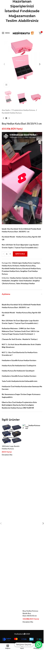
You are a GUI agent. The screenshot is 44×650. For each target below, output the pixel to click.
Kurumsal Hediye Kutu (31, 268)
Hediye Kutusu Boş (27, 266)
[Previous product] (3, 118)
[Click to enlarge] (6, 85)
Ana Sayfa (6, 110)
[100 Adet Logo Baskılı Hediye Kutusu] (11, 434)
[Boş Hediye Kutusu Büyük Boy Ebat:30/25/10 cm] (32, 516)
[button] (4, 64)
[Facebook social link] (15, 27)
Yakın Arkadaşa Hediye (25, 283)
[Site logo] (23, 33)
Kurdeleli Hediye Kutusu (12, 113)
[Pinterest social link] (22, 27)
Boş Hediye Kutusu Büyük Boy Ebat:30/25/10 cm (30, 613)
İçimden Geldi (27, 278)
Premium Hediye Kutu (11, 271)
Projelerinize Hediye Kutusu (23, 110)
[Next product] (9, 118)
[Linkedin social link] (25, 27)
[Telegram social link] (28, 27)
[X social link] (18, 27)
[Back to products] (6, 118)
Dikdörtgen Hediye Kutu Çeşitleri (26, 263)
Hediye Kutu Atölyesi (10, 266)
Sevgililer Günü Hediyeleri (21, 281)
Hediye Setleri (16, 278)
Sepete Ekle (20, 254)
